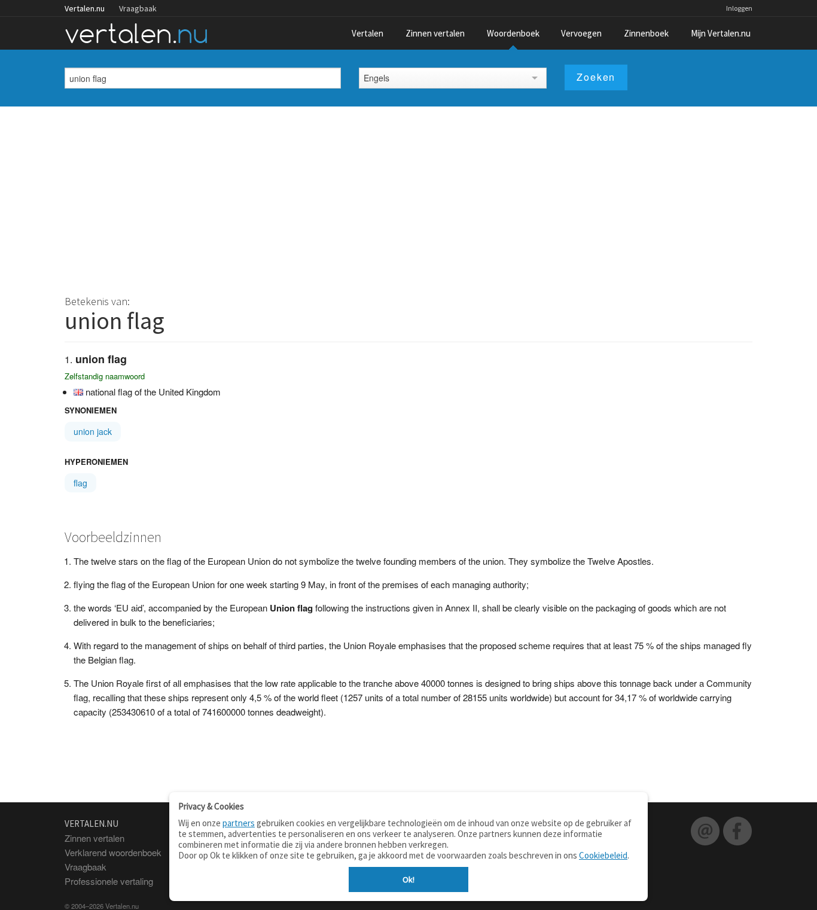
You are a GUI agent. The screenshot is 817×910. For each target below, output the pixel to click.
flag (80, 483)
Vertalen (367, 33)
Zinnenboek (646, 33)
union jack (93, 431)
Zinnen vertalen (435, 33)
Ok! (408, 879)
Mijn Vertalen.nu (721, 33)
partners (238, 823)
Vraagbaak (138, 8)
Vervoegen (581, 33)
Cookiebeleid (603, 855)
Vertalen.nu (85, 8)
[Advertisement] (408, 196)
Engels (376, 78)
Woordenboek (513, 33)
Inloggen (739, 8)
